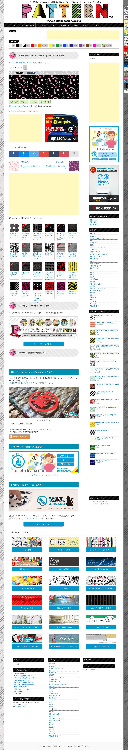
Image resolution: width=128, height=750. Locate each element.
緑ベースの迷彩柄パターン (103, 445)
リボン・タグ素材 (27, 608)
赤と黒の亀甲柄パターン (49, 293)
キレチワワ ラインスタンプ (100, 503)
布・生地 (93, 279)
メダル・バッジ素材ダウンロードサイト (25, 678)
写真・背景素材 (18, 691)
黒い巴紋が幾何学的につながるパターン (14, 255)
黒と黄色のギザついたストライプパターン (72, 275)
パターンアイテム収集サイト (100, 502)
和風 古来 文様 (95, 284)
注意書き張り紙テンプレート (22, 687)
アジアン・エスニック (96, 288)
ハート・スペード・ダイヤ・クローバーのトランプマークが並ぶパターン (37, 297)
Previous (5, 401)
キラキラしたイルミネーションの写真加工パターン (60, 237)
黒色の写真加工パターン (25, 274)
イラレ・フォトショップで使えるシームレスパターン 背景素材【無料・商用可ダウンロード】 (64, 746)
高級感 (92, 297)
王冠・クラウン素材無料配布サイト (24, 684)
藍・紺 (76, 45)
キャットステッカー (33, 518)
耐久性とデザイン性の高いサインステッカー (24, 383)
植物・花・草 (94, 266)
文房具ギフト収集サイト (101, 646)
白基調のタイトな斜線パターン (104, 438)
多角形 (92, 243)
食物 (91, 295)
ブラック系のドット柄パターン (14, 293)
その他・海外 (94, 224)
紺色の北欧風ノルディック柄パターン (106, 453)
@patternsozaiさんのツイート (91, 670)
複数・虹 (109, 45)
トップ (16, 25)
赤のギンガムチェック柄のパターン (105, 323)
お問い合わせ (98, 25)
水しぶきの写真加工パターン (49, 235)
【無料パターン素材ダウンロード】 (21, 106)
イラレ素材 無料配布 (20, 673)
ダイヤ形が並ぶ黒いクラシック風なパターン (37, 236)
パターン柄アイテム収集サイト (43, 344)
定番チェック (94, 220)
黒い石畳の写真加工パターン (25, 255)
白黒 (28, 45)
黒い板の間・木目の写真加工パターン (37, 255)
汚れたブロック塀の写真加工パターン (72, 255)
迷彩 (91, 282)
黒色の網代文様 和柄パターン (72, 235)
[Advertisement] (83, 34)
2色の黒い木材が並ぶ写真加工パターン (61, 255)
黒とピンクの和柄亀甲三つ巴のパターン (25, 294)
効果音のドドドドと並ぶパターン (60, 274)
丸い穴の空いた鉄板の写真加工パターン (25, 236)
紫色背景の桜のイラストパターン (56, 165)
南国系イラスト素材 (64, 608)
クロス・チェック (95, 238)
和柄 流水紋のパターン (102, 461)
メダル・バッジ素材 (27, 588)
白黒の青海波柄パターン (102, 430)
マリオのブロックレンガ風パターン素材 (107, 384)
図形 (91, 233)
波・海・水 (93, 268)
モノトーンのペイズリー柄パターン (105, 361)
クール (92, 304)
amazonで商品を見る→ (21, 437)
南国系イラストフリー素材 (21, 689)
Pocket (37, 73)
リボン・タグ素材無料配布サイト (23, 682)
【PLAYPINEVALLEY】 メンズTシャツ (64, 646)
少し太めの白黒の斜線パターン (104, 392)
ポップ (92, 299)
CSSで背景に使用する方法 (61, 25)
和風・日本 (93, 222)
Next (82, 401)
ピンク (99, 45)
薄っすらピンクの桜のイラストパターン (30, 165)
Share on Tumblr (31, 73)
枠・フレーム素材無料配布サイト (23, 676)
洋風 (91, 286)
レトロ (92, 301)
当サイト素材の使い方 (27, 25)
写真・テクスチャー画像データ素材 (27, 627)
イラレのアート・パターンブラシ (101, 550)
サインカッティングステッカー (27, 646)
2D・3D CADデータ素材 (64, 627)
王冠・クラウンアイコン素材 (101, 608)
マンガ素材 (64, 588)
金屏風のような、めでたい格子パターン (107, 422)
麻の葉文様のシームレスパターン (105, 315)
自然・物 (92, 259)
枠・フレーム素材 (64, 550)
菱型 (91, 245)
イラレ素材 (27, 550)
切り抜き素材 (17, 693)
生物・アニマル (94, 256)
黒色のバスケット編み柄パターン (14, 235)
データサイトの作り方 (101, 627)
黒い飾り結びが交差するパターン (37, 274)
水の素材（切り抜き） (101, 569)
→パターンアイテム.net (19, 706)
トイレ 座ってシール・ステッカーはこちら (43, 475)
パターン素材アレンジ (43, 25)
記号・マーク (94, 251)
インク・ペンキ (94, 290)
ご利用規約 (75, 25)
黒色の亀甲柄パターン (49, 254)
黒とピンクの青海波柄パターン (60, 293)
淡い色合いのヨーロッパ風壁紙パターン (107, 407)
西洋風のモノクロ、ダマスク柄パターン (107, 415)
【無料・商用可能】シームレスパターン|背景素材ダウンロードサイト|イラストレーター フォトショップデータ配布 (64, 2)
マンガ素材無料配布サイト (21, 680)
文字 (91, 293)
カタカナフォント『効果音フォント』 (101, 588)
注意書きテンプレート (27, 569)
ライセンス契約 (86, 25)
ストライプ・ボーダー (96, 247)
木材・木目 (93, 264)
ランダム (93, 249)
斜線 (91, 236)
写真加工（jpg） (95, 306)
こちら (40, 429)
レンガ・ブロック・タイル (98, 254)
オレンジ (44, 45)
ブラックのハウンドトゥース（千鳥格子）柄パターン (49, 275)
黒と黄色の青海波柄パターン (72, 293)
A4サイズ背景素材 (64, 569)
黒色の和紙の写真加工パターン (14, 274)
